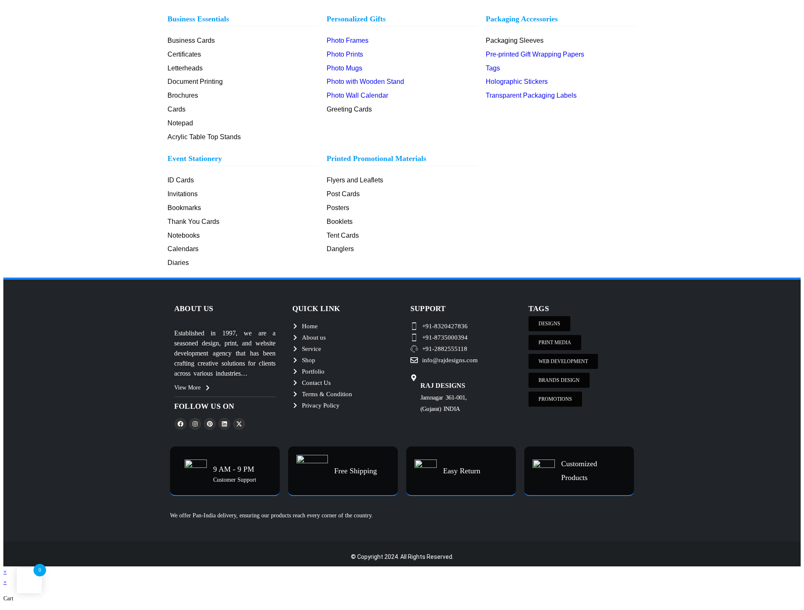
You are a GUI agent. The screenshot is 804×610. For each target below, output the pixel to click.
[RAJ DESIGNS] (413, 377)
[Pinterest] (210, 424)
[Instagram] (195, 424)
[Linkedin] (224, 424)
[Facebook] (180, 424)
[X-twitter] (239, 424)
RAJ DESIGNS (442, 385)
